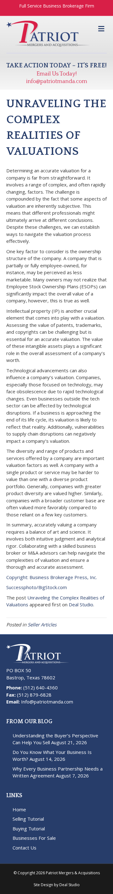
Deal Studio (81, 604)
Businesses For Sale (34, 838)
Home (19, 809)
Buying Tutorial (29, 828)
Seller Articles (42, 624)
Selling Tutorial (28, 819)
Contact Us (24, 847)
